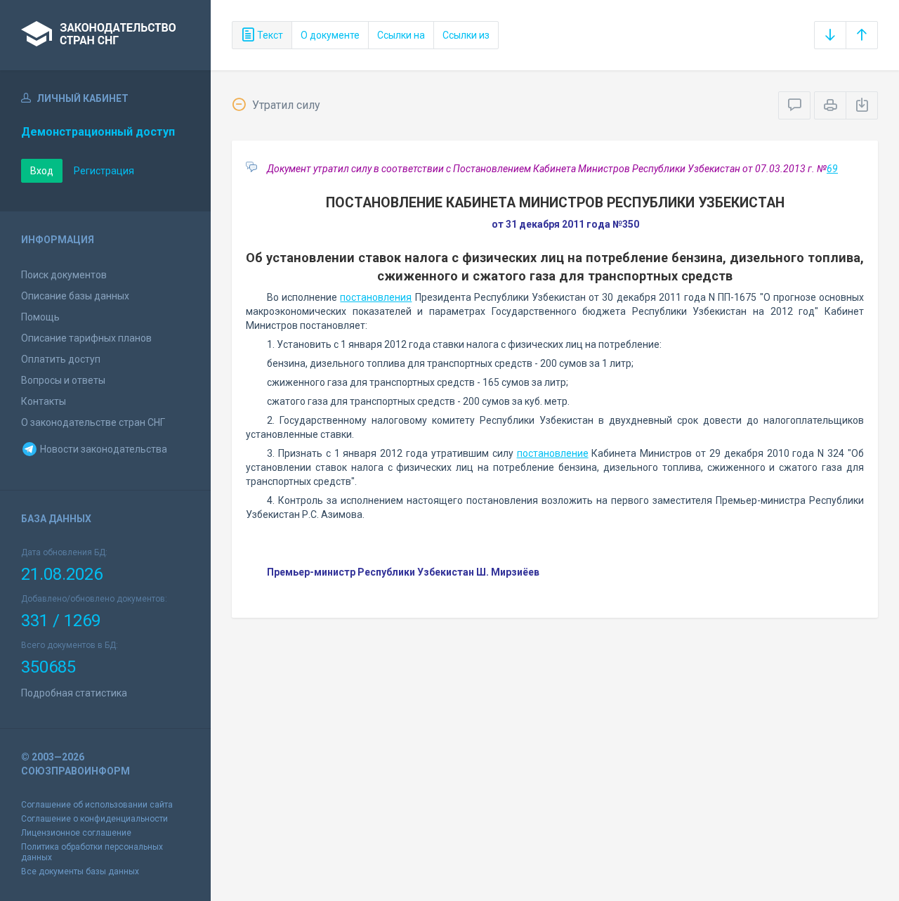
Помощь (40, 317)
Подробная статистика (74, 693)
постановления (376, 297)
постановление (553, 453)
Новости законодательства (102, 449)
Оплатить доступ (60, 359)
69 (832, 168)
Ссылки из (466, 35)
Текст (269, 35)
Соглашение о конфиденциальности (94, 819)
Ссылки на (401, 35)
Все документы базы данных (80, 871)
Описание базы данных (75, 296)
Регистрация (104, 170)
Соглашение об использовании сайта (97, 805)
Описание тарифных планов (86, 338)
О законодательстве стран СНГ (93, 422)
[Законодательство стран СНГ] (105, 35)
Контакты (43, 401)
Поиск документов (64, 274)
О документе (330, 35)
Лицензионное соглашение (76, 833)
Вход (41, 170)
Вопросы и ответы (63, 380)
